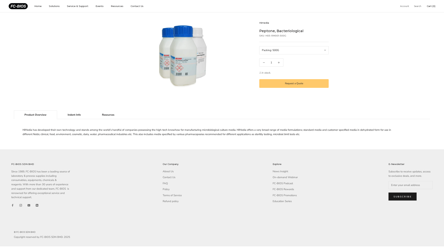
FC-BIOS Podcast (283, 183)
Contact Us (137, 6)
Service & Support (77, 6)
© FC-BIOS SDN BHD (25, 232)
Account (404, 6)
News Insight (280, 171)
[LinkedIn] (37, 205)
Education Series (282, 201)
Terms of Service (172, 195)
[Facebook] (12, 205)
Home (38, 6)
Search (417, 6)
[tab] (35, 114)
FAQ (165, 183)
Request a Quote (294, 83)
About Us (168, 171)
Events (100, 6)
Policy (166, 189)
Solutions (54, 6)
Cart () (431, 6)
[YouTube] (29, 205)
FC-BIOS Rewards (283, 189)
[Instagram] (20, 205)
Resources (117, 6)
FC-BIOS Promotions (285, 195)
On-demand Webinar (285, 177)
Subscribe (403, 196)
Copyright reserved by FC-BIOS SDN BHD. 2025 (42, 237)
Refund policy (171, 201)
